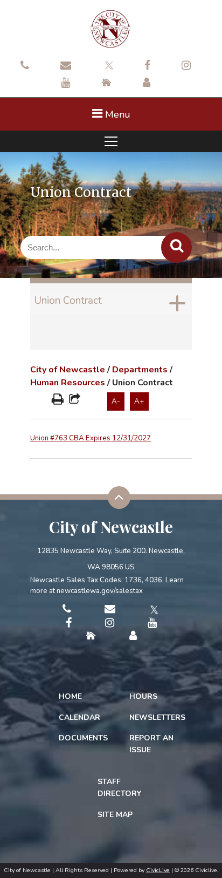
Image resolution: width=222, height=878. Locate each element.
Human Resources (67, 383)
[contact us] (25, 66)
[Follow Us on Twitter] (108, 64)
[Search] (176, 247)
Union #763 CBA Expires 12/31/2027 (90, 438)
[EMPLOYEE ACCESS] (146, 83)
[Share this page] (74, 400)
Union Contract (68, 300)
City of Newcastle (67, 370)
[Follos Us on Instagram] (186, 66)
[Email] (66, 66)
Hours (143, 696)
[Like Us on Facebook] (147, 66)
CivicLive (158, 870)
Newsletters (157, 717)
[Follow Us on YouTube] (65, 83)
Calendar (79, 717)
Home (70, 696)
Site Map (115, 814)
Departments (140, 370)
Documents (83, 738)
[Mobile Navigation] (111, 141)
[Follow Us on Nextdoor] (106, 83)
